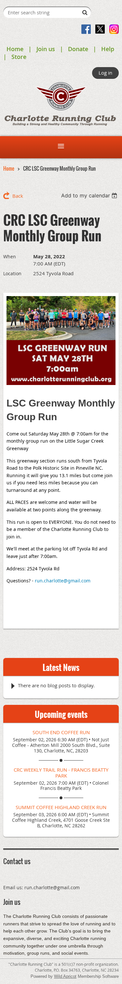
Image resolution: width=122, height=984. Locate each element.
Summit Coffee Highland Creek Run (61, 807)
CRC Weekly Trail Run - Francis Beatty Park (61, 772)
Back (17, 196)
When (9, 256)
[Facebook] (86, 29)
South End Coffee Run (61, 732)
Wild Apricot (65, 976)
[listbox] (90, 195)
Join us (45, 49)
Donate (78, 49)
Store (18, 57)
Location (12, 273)
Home (15, 49)
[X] (100, 29)
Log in (105, 72)
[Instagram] (114, 29)
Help (107, 49)
